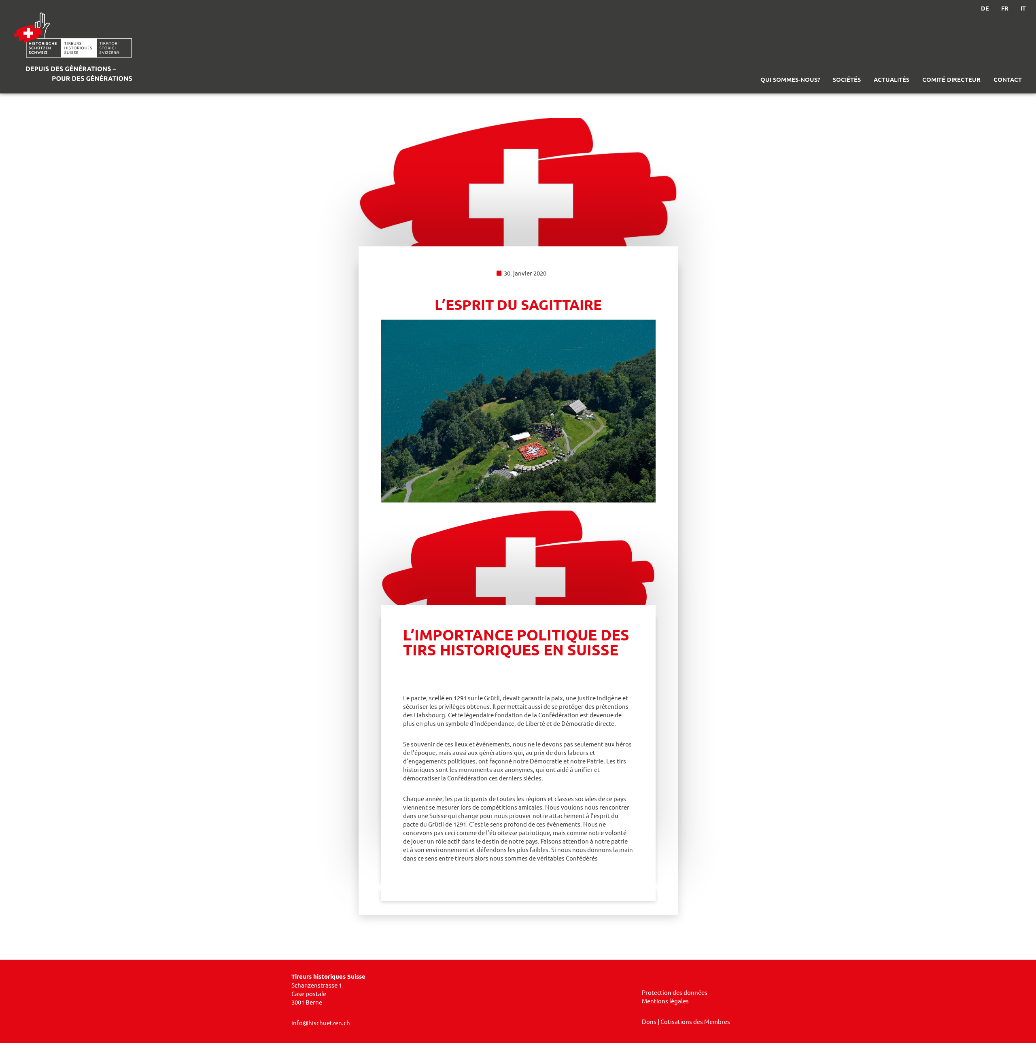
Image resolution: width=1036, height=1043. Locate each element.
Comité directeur (951, 79)
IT (1023, 8)
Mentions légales (665, 1001)
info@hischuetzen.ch (320, 1022)
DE (985, 8)
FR (1004, 8)
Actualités (891, 79)
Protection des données (674, 992)
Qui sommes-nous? (790, 79)
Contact (1008, 79)
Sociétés (847, 79)
